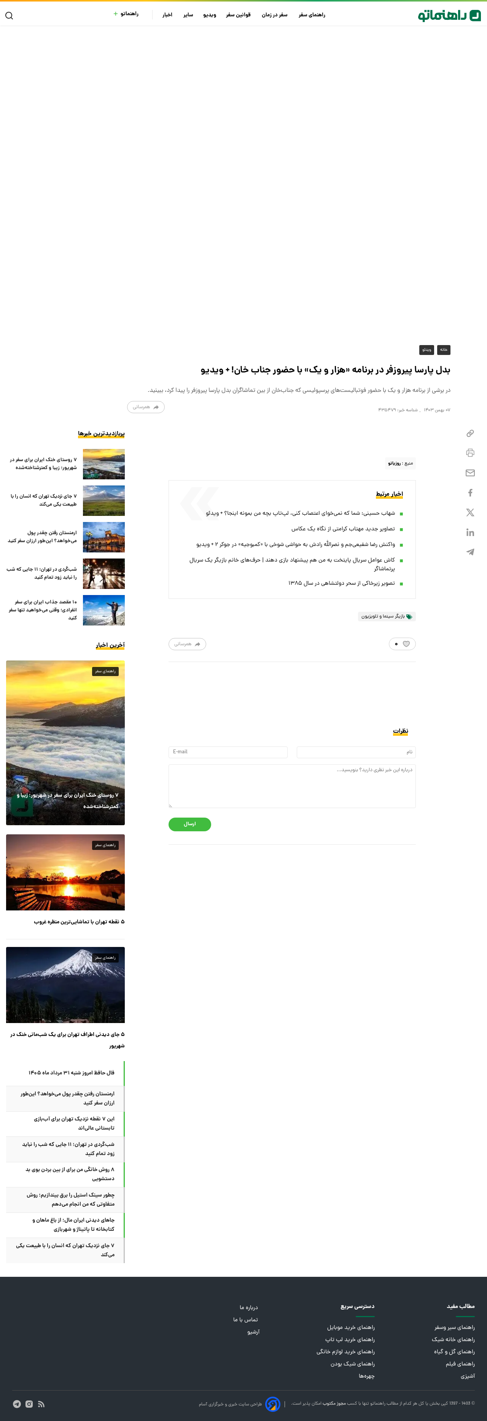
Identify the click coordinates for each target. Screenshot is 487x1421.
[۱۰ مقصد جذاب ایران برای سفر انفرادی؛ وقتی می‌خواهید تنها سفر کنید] (104, 610)
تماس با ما (246, 1320)
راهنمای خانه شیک (453, 1340)
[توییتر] (470, 512)
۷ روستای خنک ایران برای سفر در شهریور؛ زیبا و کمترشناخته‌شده (43, 464)
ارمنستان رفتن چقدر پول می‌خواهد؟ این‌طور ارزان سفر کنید (42, 537)
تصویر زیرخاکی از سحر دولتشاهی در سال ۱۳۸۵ (341, 583)
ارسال (190, 824)
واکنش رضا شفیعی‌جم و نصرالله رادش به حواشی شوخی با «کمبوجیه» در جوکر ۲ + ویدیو (295, 545)
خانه (443, 350)
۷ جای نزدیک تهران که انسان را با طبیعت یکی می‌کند (44, 501)
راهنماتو (129, 14)
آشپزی (468, 1376)
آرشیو (253, 1332)
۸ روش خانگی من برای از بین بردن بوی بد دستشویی (70, 1174)
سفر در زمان (275, 15)
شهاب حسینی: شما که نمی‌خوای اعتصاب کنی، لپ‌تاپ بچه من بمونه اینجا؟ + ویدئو (300, 513)
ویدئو (426, 350)
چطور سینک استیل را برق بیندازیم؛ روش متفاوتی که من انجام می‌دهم (71, 1200)
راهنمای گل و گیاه (454, 1352)
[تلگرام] (470, 552)
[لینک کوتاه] (470, 433)
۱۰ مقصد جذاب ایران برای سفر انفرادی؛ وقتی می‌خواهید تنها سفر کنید (43, 610)
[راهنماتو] (449, 16)
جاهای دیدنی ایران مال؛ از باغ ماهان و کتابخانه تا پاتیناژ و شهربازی (73, 1225)
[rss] (41, 1404)
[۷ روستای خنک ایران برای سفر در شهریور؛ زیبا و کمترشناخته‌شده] (104, 464)
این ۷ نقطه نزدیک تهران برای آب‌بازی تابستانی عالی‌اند (74, 1124)
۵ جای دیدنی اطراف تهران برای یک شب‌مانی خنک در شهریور (67, 1040)
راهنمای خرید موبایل (351, 1328)
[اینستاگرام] (29, 1404)
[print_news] (470, 453)
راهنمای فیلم (460, 1364)
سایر (188, 15)
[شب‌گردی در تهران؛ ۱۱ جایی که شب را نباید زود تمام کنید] (104, 574)
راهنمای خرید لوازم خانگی (346, 1352)
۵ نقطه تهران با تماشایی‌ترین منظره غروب (79, 922)
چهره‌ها (367, 1376)
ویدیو (209, 15)
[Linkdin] (470, 532)
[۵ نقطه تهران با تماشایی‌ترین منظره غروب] (65, 872)
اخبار (167, 15)
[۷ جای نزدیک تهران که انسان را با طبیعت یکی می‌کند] (104, 500)
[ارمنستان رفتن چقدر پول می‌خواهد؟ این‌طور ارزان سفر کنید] (104, 537)
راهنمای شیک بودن (353, 1364)
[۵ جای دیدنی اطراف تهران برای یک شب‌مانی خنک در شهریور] (65, 985)
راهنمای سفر (312, 15)
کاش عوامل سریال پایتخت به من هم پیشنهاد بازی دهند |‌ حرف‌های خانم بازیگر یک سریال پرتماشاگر (292, 565)
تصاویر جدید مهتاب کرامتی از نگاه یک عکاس (343, 529)
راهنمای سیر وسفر (454, 1328)
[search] (11, 16)
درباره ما (249, 1308)
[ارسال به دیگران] (470, 473)
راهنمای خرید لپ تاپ (350, 1340)
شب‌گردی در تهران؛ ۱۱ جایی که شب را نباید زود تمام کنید (41, 574)
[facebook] (470, 493)
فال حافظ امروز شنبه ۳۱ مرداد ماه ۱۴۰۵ (72, 1073)
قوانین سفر (239, 15)
